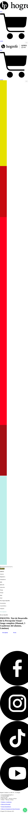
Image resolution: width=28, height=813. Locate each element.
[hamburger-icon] (26, 43)
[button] (25, 810)
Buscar (2, 568)
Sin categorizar (3, 611)
